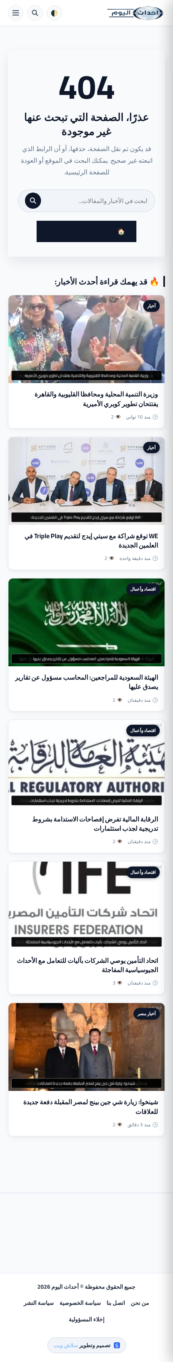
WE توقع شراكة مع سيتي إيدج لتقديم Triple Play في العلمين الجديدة (91, 540)
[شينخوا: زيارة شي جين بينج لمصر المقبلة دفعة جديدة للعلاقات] (86, 1047)
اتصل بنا (116, 1303)
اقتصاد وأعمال (143, 589)
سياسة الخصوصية (80, 1303)
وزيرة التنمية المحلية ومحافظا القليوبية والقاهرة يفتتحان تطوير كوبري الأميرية (96, 398)
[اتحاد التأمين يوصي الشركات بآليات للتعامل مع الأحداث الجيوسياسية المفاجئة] (86, 905)
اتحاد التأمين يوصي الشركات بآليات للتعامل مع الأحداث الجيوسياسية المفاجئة (87, 965)
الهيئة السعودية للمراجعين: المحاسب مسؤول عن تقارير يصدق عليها (86, 681)
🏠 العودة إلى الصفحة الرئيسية (86, 231)
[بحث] (33, 201)
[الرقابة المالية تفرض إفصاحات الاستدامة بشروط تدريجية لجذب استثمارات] (86, 764)
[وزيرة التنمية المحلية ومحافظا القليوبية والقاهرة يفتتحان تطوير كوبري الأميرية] (86, 339)
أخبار (151, 306)
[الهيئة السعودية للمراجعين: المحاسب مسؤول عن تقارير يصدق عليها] (86, 622)
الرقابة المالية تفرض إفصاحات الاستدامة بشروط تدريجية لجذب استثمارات (95, 823)
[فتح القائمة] (15, 13)
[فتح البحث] (35, 13)
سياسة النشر (39, 1303)
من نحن (140, 1303)
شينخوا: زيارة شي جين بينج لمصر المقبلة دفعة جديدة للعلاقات (90, 1106)
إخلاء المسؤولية (87, 1319)
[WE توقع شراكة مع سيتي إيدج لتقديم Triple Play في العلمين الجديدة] (86, 481)
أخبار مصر (147, 1014)
